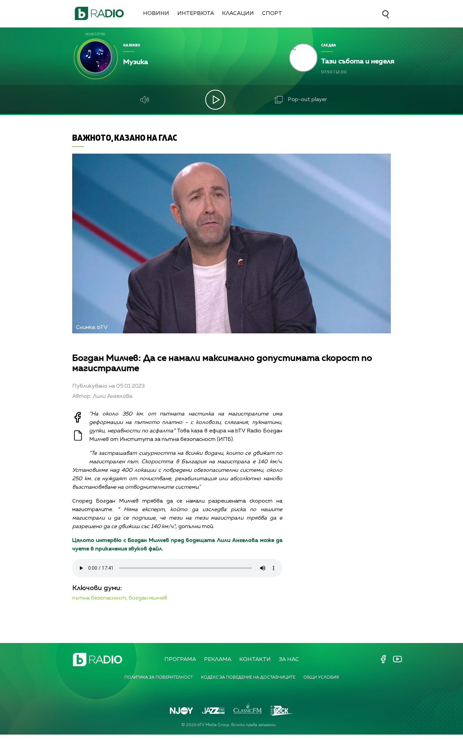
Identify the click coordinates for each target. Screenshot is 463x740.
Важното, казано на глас (124, 137)
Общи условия (321, 678)
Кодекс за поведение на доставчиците (248, 678)
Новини (156, 13)
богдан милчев (148, 598)
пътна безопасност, (99, 598)
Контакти (255, 659)
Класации (238, 13)
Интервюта (195, 13)
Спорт (272, 13)
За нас (289, 659)
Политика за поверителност (158, 678)
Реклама (217, 659)
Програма (180, 659)
